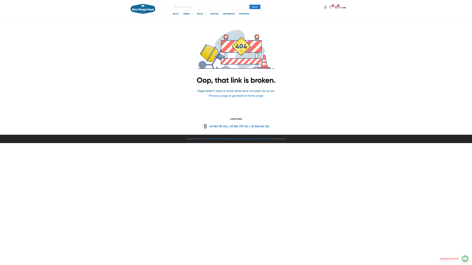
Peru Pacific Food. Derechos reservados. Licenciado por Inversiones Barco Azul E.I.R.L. (235, 139)
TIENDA (186, 14)
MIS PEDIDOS (229, 14)
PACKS (200, 14)
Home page (255, 95)
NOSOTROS (244, 14)
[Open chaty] (465, 258)
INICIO (176, 14)
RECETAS (214, 14)
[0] (330, 7)
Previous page (218, 95)
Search (255, 7)
